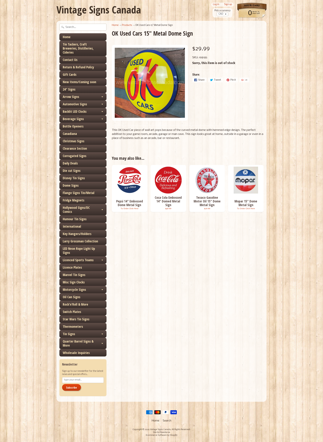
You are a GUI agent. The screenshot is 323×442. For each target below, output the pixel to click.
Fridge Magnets (73, 200)
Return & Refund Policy (78, 67)
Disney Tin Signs (74, 178)
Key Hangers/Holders (77, 233)
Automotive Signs (75, 104)
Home (66, 37)
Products (127, 25)
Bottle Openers (73, 126)
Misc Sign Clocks (74, 282)
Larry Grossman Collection (80, 241)
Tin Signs (69, 334)
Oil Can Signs (71, 297)
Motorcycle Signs (74, 289)
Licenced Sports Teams (78, 260)
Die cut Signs (71, 170)
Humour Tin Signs (74, 219)
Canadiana (70, 133)
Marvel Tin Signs (74, 274)
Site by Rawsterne (161, 432)
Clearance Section (75, 148)
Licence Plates (72, 267)
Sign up (228, 5)
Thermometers (73, 326)
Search (167, 420)
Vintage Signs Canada (99, 9)
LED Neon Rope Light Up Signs (79, 250)
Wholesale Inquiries (76, 352)
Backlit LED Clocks (74, 111)
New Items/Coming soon (79, 82)
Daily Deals (70, 163)
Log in (216, 5)
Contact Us (70, 59)
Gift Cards (69, 74)
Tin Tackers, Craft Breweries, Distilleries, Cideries (78, 48)
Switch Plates (72, 311)
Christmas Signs (73, 141)
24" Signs (69, 89)
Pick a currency (222, 10)
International (72, 226)
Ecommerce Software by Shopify (161, 435)
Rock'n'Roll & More (75, 304)
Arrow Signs (71, 96)
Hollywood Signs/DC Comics (76, 209)
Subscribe (71, 387)
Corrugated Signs (74, 156)
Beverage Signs (73, 119)
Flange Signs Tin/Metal (78, 193)
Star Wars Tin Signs (76, 319)
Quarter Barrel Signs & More (78, 343)
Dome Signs (71, 185)
